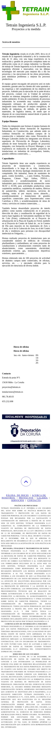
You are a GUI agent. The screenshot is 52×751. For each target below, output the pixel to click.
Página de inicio (17, 495)
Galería (42, 498)
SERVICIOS (17, 500)
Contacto (34, 500)
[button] (26, 481)
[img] (26, 10)
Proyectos (26, 498)
